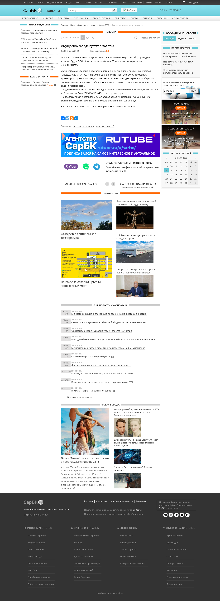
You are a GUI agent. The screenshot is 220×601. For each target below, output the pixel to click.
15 (176, 174)
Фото (78, 2)
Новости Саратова (37, 535)
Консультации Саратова (132, 563)
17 (186, 174)
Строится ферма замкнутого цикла (90, 356)
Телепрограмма (175, 563)
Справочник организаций (87, 563)
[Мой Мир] (76, 118)
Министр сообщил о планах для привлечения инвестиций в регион (109, 313)
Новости (28, 2)
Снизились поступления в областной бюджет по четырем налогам (108, 322)
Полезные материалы (177, 577)
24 (186, 178)
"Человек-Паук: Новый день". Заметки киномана (133, 468)
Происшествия (101, 18)
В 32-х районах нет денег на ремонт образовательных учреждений (138, 185)
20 (166, 178)
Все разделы (192, 2)
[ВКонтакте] (63, 118)
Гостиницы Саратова (177, 549)
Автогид (78, 542)
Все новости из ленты (79, 397)
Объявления (112, 2)
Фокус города (180, 18)
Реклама (88, 501)
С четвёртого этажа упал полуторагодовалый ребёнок (178, 71)
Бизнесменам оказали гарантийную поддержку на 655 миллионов (108, 347)
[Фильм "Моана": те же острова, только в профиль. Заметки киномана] (85, 431)
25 (191, 178)
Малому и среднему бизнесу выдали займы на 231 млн (102, 373)
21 (171, 178)
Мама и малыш (128, 556)
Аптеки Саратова (128, 549)
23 (181, 178)
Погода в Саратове (37, 563)
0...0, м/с (131, 10)
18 (191, 174)
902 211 (163, 507)
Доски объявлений (83, 556)
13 (166, 174)
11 (191, 170)
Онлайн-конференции (39, 577)
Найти (193, 90)
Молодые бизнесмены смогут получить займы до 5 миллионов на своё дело (113, 339)
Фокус (88, 2)
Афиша (168, 2)
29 (166, 166)
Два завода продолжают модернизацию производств (101, 365)
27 (166, 182)
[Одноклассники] (72, 118)
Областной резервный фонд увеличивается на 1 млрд (101, 330)
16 (181, 174)
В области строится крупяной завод (91, 390)
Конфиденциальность (122, 501)
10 (186, 170)
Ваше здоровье (128, 542)
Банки (149, 2)
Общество (120, 18)
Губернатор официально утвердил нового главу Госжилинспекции (38, 68)
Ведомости (172, 570)
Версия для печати (150, 37)
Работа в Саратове (83, 549)
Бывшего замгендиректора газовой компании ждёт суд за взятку (39, 50)
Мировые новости (37, 542)
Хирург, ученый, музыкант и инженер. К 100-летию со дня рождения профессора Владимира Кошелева (136, 412)
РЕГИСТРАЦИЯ (175, 10)
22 (176, 178)
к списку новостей (105, 126)
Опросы (147, 18)
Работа (98, 2)
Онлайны (162, 18)
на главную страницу (83, 126)
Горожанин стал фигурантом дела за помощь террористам (39, 31)
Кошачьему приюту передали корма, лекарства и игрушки (36, 59)
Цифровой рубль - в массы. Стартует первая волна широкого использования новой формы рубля (136, 442)
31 (186, 182)
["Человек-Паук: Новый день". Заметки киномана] (137, 480)
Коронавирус (30, 18)
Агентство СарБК (36, 549)
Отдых (158, 2)
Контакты (141, 501)
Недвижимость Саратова (86, 535)
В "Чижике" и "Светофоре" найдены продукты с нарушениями (38, 40)
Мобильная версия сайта (110, 593)
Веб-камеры (136, 2)
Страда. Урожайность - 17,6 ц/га (81, 183)
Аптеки (39, 2)
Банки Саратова (82, 577)
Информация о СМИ (34, 514)
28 (171, 182)
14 (171, 174)
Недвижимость (54, 2)
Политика (63, 18)
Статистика (101, 501)
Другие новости (174, 584)
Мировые (48, 18)
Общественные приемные (41, 584)
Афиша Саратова (175, 535)
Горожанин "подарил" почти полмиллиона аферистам (35, 83)
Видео (69, 2)
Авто (124, 2)
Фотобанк (33, 570)
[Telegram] (67, 118)
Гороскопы (172, 556)
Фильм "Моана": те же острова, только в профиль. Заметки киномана (85, 459)
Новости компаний (83, 570)
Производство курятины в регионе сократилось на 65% (102, 382)
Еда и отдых (172, 542)
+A (87, 37)
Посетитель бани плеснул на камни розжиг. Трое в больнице (179, 55)
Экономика (81, 18)
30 (171, 166)
